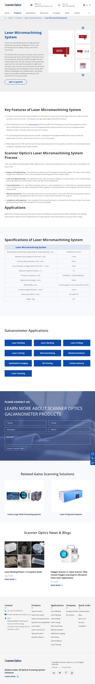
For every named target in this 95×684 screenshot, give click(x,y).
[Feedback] (92, 463)
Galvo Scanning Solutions (33, 18)
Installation (82, 626)
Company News (83, 611)
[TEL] (92, 458)
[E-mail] (92, 453)
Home (7, 13)
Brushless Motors (38, 637)
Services (81, 622)
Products (17, 13)
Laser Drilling (77, 343)
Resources (44, 13)
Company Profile (72, 611)
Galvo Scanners (37, 611)
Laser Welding (18, 343)
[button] (83, 28)
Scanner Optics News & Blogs (47, 532)
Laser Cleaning (18, 373)
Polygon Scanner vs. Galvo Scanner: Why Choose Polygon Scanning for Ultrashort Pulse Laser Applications (69, 575)
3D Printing (47, 363)
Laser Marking (47, 343)
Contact (77, 13)
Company (56, 13)
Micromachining (47, 353)
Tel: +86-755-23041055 (14, 611)
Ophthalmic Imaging (18, 363)
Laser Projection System (71, 514)
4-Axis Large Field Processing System (24, 514)
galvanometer (34, 124)
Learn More (10, 676)
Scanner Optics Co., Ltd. (69, 662)
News (67, 13)
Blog (80, 615)
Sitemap (55, 667)
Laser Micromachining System (56, 18)
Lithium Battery (76, 363)
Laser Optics (36, 626)
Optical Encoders (37, 633)
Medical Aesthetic (76, 353)
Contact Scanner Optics (16, 448)
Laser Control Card (38, 630)
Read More (10, 579)
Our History (70, 615)
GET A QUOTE (16, 82)
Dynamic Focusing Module (41, 622)
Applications (31, 13)
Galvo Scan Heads (38, 615)
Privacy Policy (66, 667)
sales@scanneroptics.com (43, 6)
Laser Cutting (18, 353)
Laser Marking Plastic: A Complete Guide (23, 572)
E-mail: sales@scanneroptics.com (18, 615)
